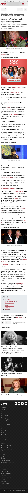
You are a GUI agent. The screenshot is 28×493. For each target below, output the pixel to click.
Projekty (3, 479)
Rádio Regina (4, 427)
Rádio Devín (4, 429)
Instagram (7, 309)
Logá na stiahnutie (6, 473)
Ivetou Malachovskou (7, 177)
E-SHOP (3, 467)
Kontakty (3, 481)
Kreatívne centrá (5, 460)
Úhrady (3, 458)
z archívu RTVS (20, 317)
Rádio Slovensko (5, 424)
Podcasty (3, 418)
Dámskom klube (14, 92)
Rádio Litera (4, 437)
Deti (19, 1)
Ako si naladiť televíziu (7, 448)
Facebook (7, 307)
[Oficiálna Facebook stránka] (15, 403)
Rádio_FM (3, 431)
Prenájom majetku (6, 477)
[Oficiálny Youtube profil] (19, 403)
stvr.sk (9, 299)
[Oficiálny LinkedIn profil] (22, 403)
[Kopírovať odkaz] (25, 9)
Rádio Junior (4, 439)
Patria (2, 433)
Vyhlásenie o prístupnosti (7, 462)
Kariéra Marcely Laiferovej (8, 188)
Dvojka (3, 409)
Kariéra (3, 454)
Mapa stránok (4, 471)
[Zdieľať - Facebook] (18, 9)
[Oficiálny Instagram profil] (21, 9)
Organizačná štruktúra (7, 450)
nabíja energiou (14, 114)
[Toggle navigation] (26, 4)
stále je (3, 54)
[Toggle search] (23, 4)
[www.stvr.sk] (4, 404)
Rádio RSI (3, 435)
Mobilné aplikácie (9, 306)
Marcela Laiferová (16, 87)
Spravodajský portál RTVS (11, 301)
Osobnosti (10, 13)
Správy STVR (13, 1)
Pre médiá (3, 475)
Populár (16, 198)
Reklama (3, 469)
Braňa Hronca (19, 191)
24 (1, 412)
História (3, 452)
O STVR (3, 444)
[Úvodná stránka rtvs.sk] (3, 4)
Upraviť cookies (5, 483)
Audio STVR (5, 1)
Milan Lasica (19, 283)
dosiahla (10, 102)
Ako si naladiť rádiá (6, 446)
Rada (2, 456)
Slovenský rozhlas (9, 303)
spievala (8, 107)
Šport (2, 414)
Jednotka (3, 407)
